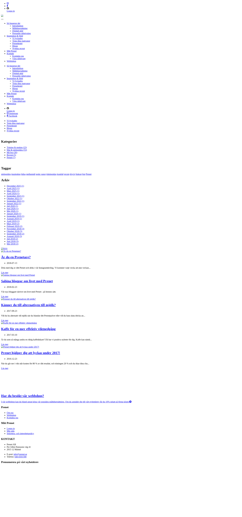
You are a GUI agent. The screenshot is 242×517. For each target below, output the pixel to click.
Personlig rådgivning (21, 33)
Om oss (10, 412)
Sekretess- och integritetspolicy (20, 433)
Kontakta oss (18, 56)
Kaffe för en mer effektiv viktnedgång (28, 329)
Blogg (15, 46)
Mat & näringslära (17, 150)
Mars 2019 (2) (13, 224)
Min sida (10, 431)
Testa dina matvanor (21, 41)
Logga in (11, 11)
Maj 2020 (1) (12, 211)
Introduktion (17, 26)
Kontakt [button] (10, 53)
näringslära (6, 174)
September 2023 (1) (15, 196)
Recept (11, 155)
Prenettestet (17, 43)
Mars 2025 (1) (13, 191)
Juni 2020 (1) (12, 208)
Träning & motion (17, 147)
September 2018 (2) (15, 234)
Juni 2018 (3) (12, 241)
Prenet (11, 157)
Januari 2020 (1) (14, 213)
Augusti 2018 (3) (14, 236)
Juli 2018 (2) (12, 239)
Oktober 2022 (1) (14, 198)
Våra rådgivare (18, 58)
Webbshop (11, 61)
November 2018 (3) (15, 229)
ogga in (11, 428)
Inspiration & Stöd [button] (15, 36)
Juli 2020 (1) (12, 206)
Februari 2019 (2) (14, 226)
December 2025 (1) (15, 186)
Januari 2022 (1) (14, 203)
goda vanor (41, 174)
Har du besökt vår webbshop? (22, 396)
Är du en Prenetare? (16, 257)
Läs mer (4, 272)
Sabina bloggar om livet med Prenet (27, 281)
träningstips (51, 174)
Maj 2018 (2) (12, 244)
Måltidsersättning (19, 28)
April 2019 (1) (13, 221)
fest (83, 174)
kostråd (60, 174)
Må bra (12, 152)
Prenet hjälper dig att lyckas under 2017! (30, 353)
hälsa (23, 174)
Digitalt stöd (17, 31)
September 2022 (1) (15, 201)
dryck (72, 174)
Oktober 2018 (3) (14, 231)
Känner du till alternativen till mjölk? (28, 305)
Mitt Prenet (12, 51)
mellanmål (30, 174)
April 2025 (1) (13, 188)
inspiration (16, 174)
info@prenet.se (20, 454)
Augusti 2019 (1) (14, 218)
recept (66, 174)
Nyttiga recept (18, 48)
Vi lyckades (17, 38)
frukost (78, 174)
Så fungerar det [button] (13, 23)
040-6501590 (20, 457)
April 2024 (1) (13, 193)
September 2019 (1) (15, 216)
